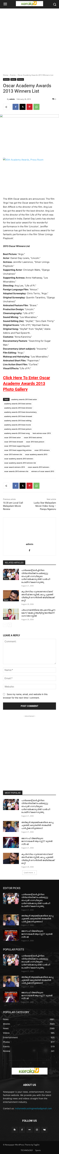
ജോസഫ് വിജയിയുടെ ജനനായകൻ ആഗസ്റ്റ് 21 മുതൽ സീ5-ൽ (36, 841)
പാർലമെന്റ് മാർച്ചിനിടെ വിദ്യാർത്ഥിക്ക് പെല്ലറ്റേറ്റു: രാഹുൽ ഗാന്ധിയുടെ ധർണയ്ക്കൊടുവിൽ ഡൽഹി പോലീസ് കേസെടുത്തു (35, 576)
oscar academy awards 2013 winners (18, 458)
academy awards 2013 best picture (17, 429)
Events (13, 75)
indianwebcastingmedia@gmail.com (33, 1108)
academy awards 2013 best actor (24, 399)
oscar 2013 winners (42, 450)
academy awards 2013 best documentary (20, 412)
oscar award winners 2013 (14, 467)
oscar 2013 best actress (33, 437)
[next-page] (10, 625)
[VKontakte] (44, 1130)
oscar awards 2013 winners (38, 467)
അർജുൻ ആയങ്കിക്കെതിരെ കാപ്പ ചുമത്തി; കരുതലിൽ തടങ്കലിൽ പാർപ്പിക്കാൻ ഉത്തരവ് (37, 825)
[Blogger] (15, 1130)
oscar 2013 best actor (12, 437)
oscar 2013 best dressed (13, 442)
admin (12, 99)
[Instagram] (37, 1130)
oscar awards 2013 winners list (16, 471)
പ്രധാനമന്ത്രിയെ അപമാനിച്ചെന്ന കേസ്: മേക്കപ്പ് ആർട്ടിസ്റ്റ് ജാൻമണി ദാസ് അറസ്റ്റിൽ (38, 613)
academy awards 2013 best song (17, 433)
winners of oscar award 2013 (42, 471)
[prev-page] (5, 625)
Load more (28, 872)
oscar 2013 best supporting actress (17, 450)
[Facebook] (16, 107)
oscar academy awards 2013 (36, 454)
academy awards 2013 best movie (17, 425)
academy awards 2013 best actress (17, 403)
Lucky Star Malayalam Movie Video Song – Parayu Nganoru (45, 506)
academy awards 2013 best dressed (18, 416)
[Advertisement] (29, 39)
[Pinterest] (29, 107)
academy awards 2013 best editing (17, 420)
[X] (23, 107)
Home (5, 75)
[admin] (5, 99)
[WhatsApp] (36, 107)
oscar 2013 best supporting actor (17, 446)
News (13, 79)
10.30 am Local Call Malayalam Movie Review (13, 506)
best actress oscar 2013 (42, 433)
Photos (20, 79)
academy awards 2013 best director (18, 408)
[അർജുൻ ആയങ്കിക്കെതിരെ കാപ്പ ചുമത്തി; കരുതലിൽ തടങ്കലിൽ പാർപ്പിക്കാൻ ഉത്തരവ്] (11, 826)
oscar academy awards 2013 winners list (20, 463)
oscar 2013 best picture (35, 442)
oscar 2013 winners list (13, 454)
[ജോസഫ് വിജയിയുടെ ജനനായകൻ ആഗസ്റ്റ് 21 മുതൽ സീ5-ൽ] (11, 842)
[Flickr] (29, 1130)
